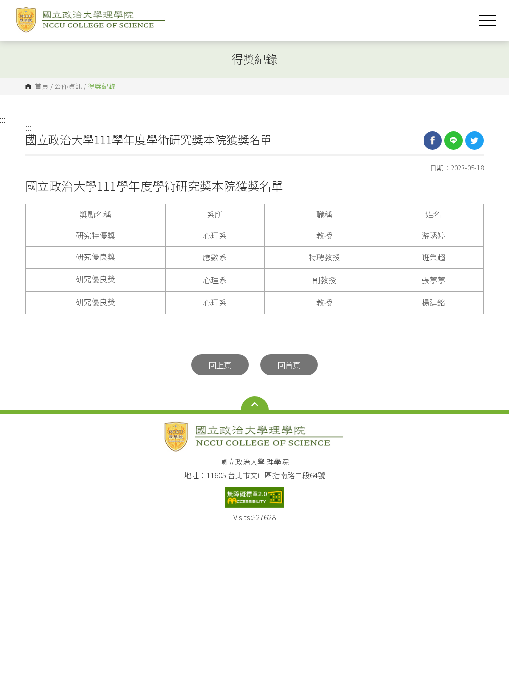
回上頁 (220, 364)
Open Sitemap (255, 404)
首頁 (42, 86)
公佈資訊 (68, 86)
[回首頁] (91, 20)
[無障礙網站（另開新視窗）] (254, 497)
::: (3, 119)
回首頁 (289, 364)
